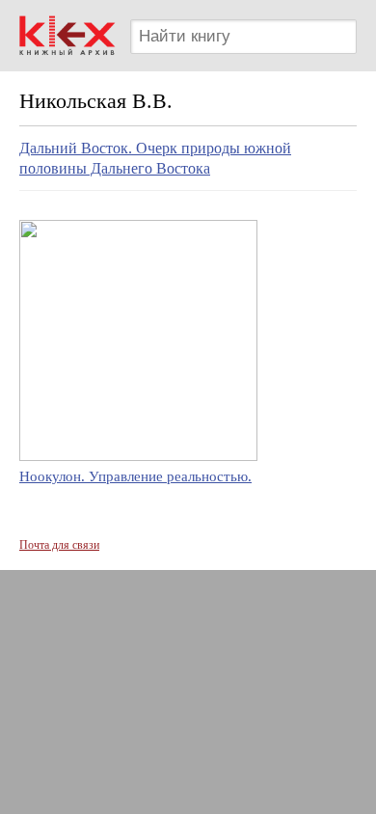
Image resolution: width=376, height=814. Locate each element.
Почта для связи (59, 545)
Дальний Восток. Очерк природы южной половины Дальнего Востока (155, 158)
